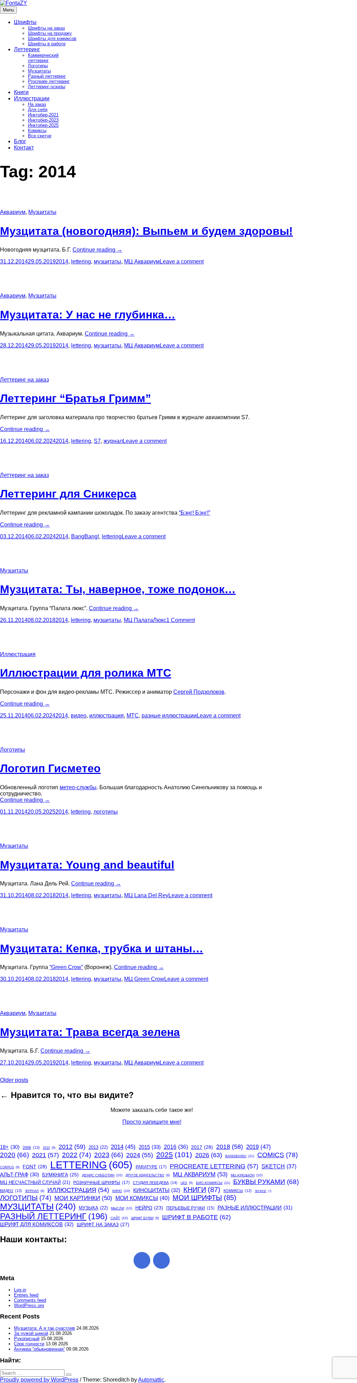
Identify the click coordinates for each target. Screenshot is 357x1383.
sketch (278, 1166)
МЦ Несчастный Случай (35, 1182)
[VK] (161, 1260)
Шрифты (25, 22)
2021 (45, 1155)
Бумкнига (60, 1174)
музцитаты (107, 261)
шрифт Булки (145, 1218)
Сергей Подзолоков (199, 692)
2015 (150, 1147)
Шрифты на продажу (50, 33)
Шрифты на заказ (46, 28)
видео (78, 716)
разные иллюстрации (169, 716)
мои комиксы (142, 1198)
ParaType (151, 1167)
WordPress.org (29, 1305)
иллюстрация (106, 716)
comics (277, 1155)
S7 (97, 441)
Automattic (151, 1380)
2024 (139, 1155)
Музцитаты (39, 71)
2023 (108, 1155)
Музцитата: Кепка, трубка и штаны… (101, 948)
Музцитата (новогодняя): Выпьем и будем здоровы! (146, 231)
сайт (119, 1218)
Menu (8, 10)
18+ (10, 1147)
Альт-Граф (19, 1174)
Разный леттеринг (47, 76)
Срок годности (29, 1343)
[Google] (142, 1260)
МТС (133, 716)
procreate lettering (214, 1166)
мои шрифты (204, 1197)
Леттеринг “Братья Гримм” (75, 398)
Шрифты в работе (47, 43)
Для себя (37, 109)
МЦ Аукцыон (247, 1175)
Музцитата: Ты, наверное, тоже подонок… (118, 589)
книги (201, 1189)
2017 (202, 1147)
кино (121, 1191)
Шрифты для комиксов (52, 38)
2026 (208, 1155)
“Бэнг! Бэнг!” (194, 513)
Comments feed (30, 1300)
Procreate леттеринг (49, 81)
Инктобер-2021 (43, 114)
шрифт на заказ (103, 1224)
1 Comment (180, 620)
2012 (72, 1146)
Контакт (24, 148)
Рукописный (26, 1338)
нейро (149, 1208)
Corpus (10, 1167)
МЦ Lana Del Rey (146, 895)
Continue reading (97, 250)
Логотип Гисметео (50, 768)
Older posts (14, 1080)
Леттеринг (27, 49)
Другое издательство (148, 1175)
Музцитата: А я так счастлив (44, 1328)
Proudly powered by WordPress (39, 1380)
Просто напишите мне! (151, 1122)
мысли (121, 1208)
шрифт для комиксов (37, 1224)
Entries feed (26, 1295)
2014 (62, 261)
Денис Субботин (102, 1175)
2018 (229, 1146)
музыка (93, 1208)
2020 (14, 1155)
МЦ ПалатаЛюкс (145, 620)
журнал (113, 441)
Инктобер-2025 (43, 125)
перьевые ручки (190, 1208)
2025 (174, 1155)
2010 (49, 1148)
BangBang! (85, 536)
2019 (258, 1147)
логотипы (105, 812)
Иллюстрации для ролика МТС (85, 673)
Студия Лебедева (155, 1183)
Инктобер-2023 (43, 120)
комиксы (237, 1191)
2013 (98, 1147)
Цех (187, 1183)
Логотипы (38, 65)
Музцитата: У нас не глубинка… (87, 314)
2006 (31, 1147)
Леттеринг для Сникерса (68, 493)
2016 (176, 1147)
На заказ (37, 104)
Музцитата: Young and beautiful (87, 865)
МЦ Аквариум (142, 261)
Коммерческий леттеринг (43, 58)
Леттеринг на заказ (24, 380)
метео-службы (78, 787)
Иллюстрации (32, 98)
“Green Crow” (66, 967)
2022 (76, 1155)
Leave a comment (182, 261)
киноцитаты (156, 1190)
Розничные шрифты (101, 1182)
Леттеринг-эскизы (46, 86)
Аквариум (12, 212)
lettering (81, 261)
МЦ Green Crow (144, 979)
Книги (21, 92)
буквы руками (266, 1181)
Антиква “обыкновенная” (39, 1349)
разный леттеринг (53, 1216)
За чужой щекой (31, 1333)
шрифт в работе (196, 1217)
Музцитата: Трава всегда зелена (90, 1032)
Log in (20, 1289)
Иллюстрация (18, 654)
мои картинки (83, 1197)
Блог (20, 141)
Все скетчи (39, 135)
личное (263, 1191)
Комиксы (37, 130)
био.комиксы (213, 1183)
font (35, 1166)
